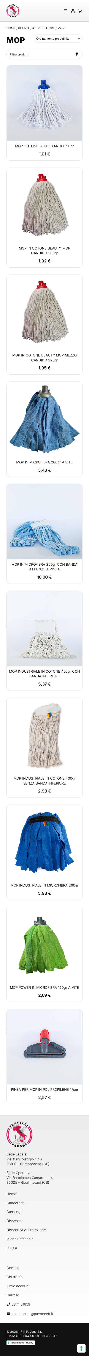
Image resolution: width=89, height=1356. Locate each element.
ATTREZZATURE (43, 28)
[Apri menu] (65, 10)
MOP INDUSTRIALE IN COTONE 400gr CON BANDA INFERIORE (44, 673)
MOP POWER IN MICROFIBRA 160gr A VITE (44, 987)
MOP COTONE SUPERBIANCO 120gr (44, 146)
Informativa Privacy (22, 1342)
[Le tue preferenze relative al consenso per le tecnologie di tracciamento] (81, 1348)
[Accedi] (72, 10)
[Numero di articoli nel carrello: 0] (80, 10)
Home (11, 28)
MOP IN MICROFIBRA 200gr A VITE (44, 462)
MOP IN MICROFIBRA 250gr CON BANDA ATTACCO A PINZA (44, 566)
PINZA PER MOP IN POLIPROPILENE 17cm (44, 1089)
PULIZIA (23, 28)
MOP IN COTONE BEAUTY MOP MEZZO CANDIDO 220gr (44, 357)
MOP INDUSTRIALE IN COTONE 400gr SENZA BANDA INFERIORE (45, 780)
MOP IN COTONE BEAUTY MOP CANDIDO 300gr (44, 250)
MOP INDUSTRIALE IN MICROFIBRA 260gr (45, 885)
